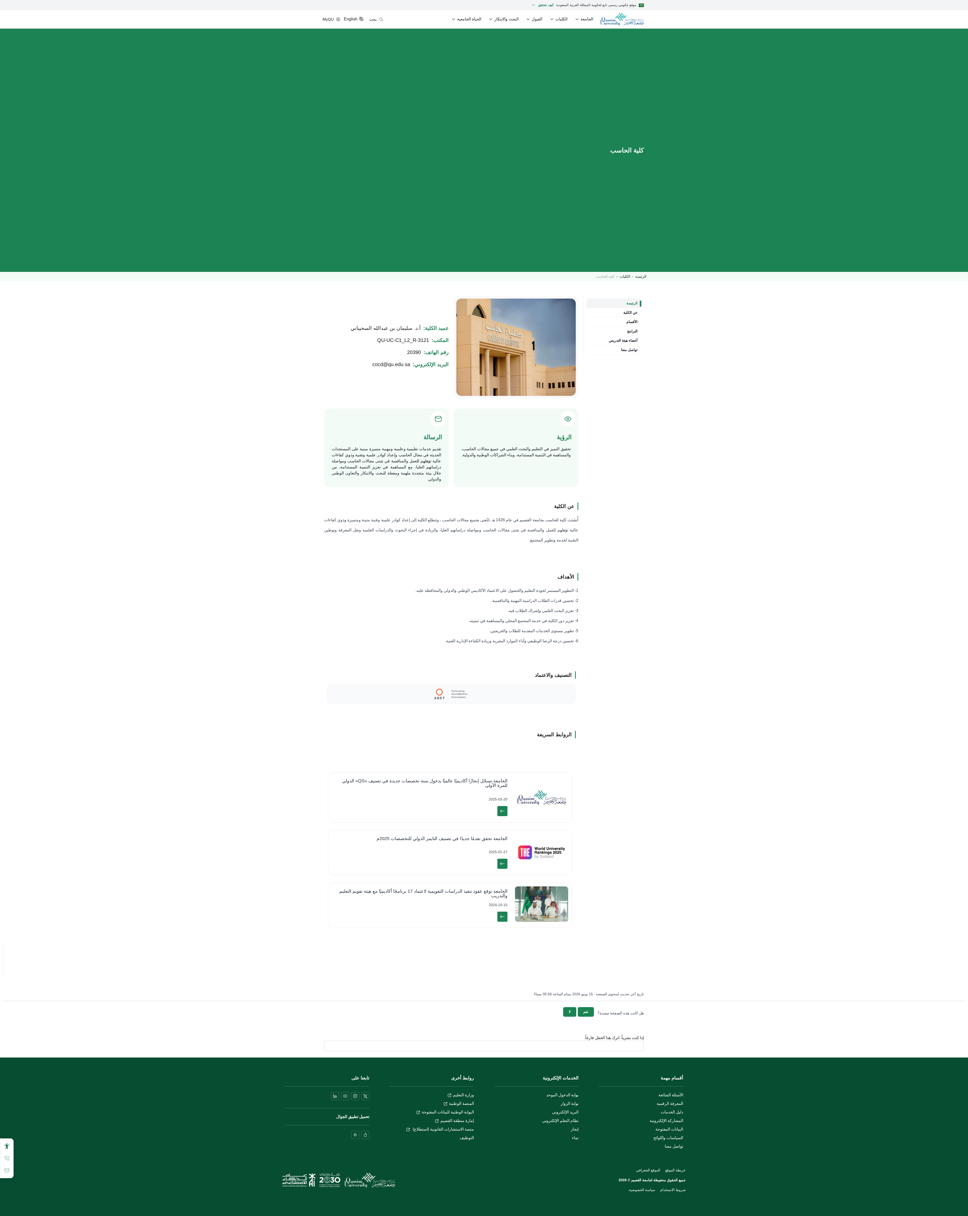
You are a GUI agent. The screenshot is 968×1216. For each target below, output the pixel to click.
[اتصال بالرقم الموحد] (6, 1158)
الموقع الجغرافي (648, 1170)
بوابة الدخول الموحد (562, 1095)
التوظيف (467, 1138)
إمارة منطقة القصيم (457, 1120)
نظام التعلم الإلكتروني (560, 1120)
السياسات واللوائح (668, 1138)
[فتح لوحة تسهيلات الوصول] (6, 1146)
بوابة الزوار (570, 1103)
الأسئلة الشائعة (670, 1095)
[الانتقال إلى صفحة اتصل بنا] (6, 1170)
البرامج (632, 331)
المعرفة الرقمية (670, 1103)
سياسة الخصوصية (642, 1190)
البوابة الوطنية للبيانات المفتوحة (448, 1112)
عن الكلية (630, 312)
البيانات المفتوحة (669, 1129)
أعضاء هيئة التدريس (623, 340)
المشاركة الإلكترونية (666, 1120)
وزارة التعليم (463, 1095)
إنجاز (575, 1129)
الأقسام (632, 322)
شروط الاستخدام (673, 1190)
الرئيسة (640, 276)
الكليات (625, 276)
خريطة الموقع (675, 1170)
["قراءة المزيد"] (502, 811)
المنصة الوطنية (461, 1103)
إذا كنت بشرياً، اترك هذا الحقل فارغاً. (614, 1038)
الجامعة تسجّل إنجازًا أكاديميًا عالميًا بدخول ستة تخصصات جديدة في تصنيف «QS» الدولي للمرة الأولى (424, 783)
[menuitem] (584, 19)
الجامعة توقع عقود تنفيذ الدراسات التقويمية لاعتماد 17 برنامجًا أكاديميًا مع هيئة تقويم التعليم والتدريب (423, 893)
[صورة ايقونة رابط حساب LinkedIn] (335, 1096)
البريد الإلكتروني (565, 1112)
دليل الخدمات (672, 1112)
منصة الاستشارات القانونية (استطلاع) (443, 1129)
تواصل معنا (629, 350)
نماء (575, 1138)
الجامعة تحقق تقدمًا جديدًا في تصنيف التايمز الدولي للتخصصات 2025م (442, 838)
